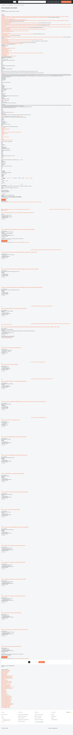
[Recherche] (19, 1)
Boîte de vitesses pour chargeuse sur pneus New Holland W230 (13, 595)
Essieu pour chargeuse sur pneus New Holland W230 (11, 612)
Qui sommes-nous (4, 714)
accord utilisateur (26, 242)
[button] (2, 219)
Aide (2, 716)
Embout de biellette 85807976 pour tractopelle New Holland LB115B (13, 308)
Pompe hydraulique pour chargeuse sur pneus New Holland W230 (13, 579)
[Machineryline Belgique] (6, 1)
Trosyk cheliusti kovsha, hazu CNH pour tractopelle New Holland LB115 (14, 491)
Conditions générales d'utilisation (23, 714)
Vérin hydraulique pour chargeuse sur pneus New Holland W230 (13, 545)
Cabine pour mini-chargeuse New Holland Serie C (10, 419)
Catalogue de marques (21, 721)
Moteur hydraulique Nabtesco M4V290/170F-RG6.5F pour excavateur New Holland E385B (18, 229)
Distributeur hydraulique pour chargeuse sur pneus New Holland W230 (14, 629)
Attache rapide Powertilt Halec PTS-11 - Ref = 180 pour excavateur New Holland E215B (17, 212)
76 (36, 662)
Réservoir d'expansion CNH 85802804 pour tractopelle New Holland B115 (15, 527)
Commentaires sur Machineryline (23, 719)
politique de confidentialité (17, 242)
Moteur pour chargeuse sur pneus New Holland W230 (11, 646)
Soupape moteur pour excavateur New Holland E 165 (11, 347)
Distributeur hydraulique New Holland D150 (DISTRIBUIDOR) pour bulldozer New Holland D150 (19, 252)
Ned (4, 721)
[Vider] (2, 14)
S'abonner (4, 657)
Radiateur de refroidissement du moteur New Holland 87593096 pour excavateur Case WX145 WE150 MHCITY (22, 287)
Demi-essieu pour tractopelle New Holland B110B (10, 509)
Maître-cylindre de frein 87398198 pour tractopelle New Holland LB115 (14, 455)
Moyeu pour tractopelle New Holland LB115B (9, 364)
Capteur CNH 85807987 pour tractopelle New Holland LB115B (12, 473)
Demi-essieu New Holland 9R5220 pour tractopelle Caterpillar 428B (13, 436)
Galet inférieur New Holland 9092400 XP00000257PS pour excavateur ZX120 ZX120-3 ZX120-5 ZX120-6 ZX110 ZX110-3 (23, 401)
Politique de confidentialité (22, 716)
